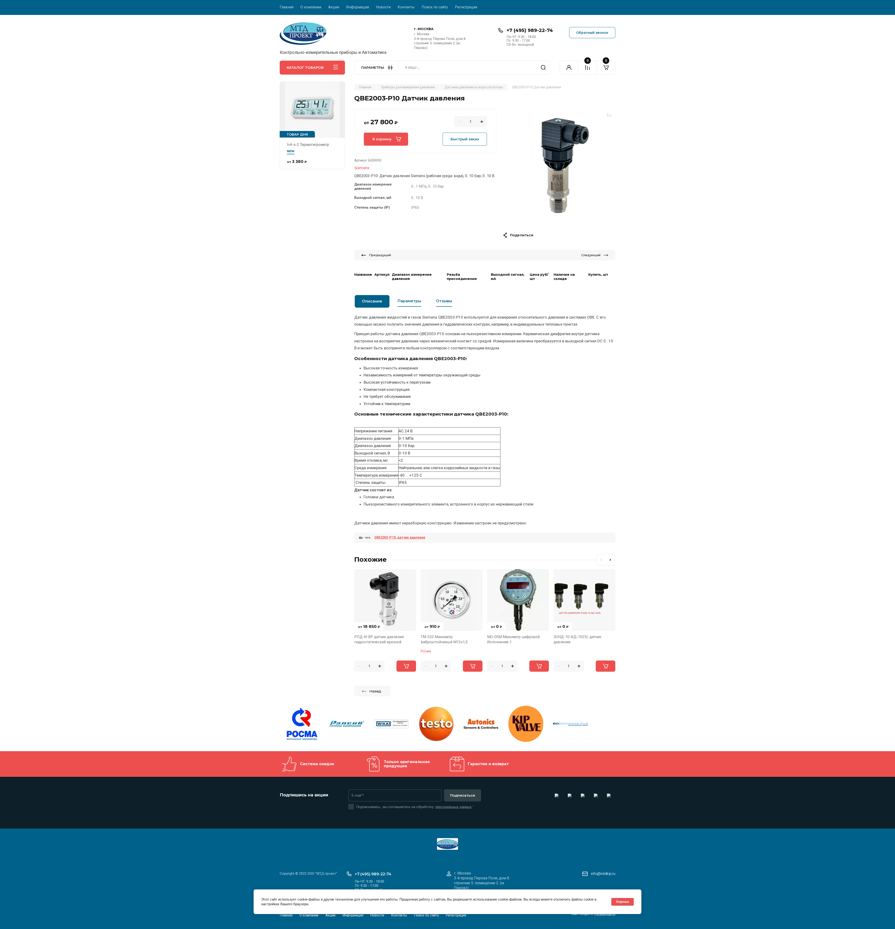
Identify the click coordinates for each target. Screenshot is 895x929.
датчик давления (411, 537)
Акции (333, 7)
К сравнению (609, 115)
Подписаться (462, 795)
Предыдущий (380, 255)
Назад (375, 691)
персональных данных (453, 807)
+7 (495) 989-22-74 (529, 30)
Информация (357, 7)
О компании (310, 7)
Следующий (591, 255)
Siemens (361, 167)
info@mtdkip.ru (603, 873)
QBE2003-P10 (385, 537)
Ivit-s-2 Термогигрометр (308, 144)
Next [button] (610, 560)
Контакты (406, 7)
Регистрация (466, 7)
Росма (426, 651)
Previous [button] (601, 560)
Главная (286, 7)
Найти (543, 68)
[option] (559, 165)
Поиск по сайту (435, 7)
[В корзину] (406, 666)
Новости (383, 7)
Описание (372, 301)
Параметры (409, 301)
